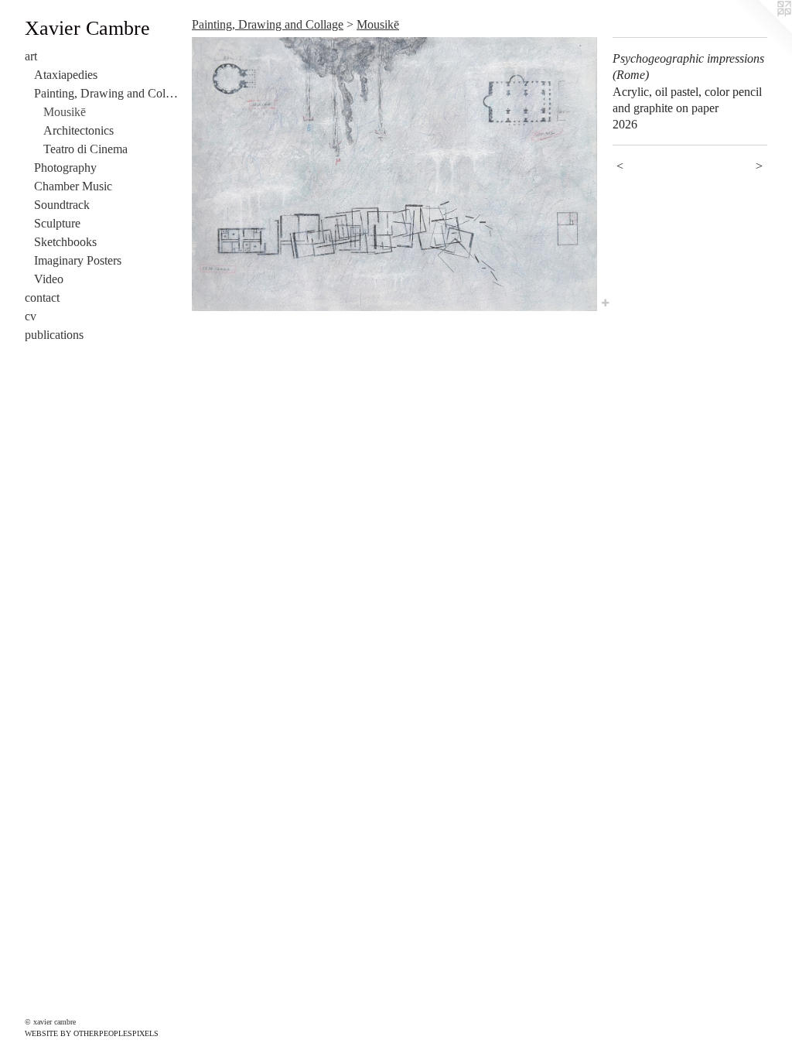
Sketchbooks (65, 241)
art (31, 56)
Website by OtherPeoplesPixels (92, 1033)
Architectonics (78, 130)
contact (42, 297)
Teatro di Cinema (85, 149)
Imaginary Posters (77, 260)
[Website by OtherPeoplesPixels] (761, 31)
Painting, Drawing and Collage (106, 93)
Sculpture (57, 223)
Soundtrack (62, 204)
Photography (65, 167)
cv (30, 316)
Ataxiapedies (65, 74)
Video (48, 279)
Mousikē (64, 111)
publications (54, 334)
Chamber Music (73, 186)
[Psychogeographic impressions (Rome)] (394, 174)
